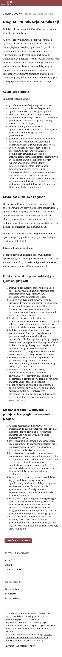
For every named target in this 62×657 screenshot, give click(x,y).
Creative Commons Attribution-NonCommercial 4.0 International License (29, 637)
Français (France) (13, 569)
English (8, 564)
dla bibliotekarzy (12, 598)
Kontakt (10, 645)
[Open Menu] (3, 3)
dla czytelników (12, 589)
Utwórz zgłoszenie (18, 540)
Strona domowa (12, 14)
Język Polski (10, 560)
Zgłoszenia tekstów (26, 645)
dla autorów (10, 593)
